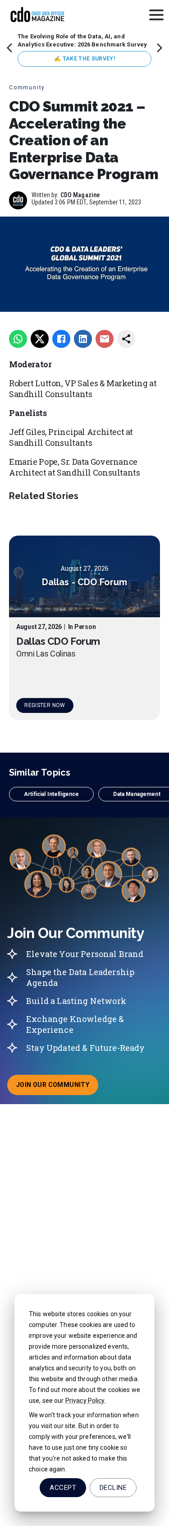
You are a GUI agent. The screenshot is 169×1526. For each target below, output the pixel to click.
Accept (63, 1488)
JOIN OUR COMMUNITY (57, 1087)
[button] (51, 794)
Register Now (44, 705)
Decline (113, 1488)
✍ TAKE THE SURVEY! (84, 58)
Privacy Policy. (85, 1400)
